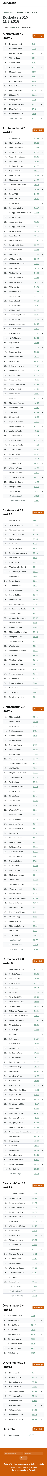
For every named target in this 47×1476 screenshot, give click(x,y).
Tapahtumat (8, 13)
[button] (43, 3)
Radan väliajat (38, 36)
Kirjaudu (23, 1458)
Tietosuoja (32, 1470)
